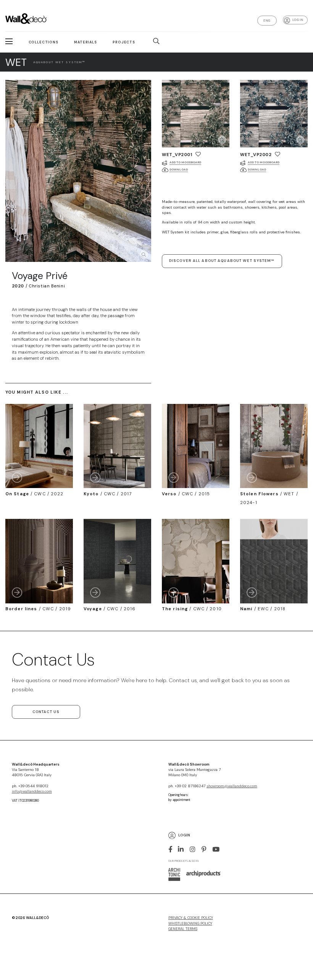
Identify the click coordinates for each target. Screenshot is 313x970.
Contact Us (46, 712)
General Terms (182, 929)
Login (184, 835)
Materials (85, 42)
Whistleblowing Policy (190, 923)
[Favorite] (198, 154)
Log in (297, 20)
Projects (124, 42)
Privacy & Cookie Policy (190, 918)
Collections (43, 42)
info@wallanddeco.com (32, 791)
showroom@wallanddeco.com (232, 786)
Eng (266, 20)
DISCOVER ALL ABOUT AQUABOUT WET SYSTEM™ (222, 260)
